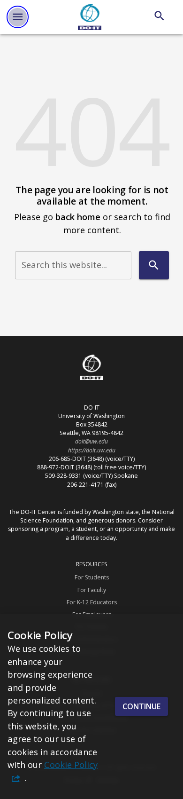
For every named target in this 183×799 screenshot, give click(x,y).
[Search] (159, 15)
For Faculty (91, 590)
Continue (141, 706)
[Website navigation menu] (18, 17)
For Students (92, 577)
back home (77, 216)
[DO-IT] (89, 17)
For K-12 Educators (92, 602)
